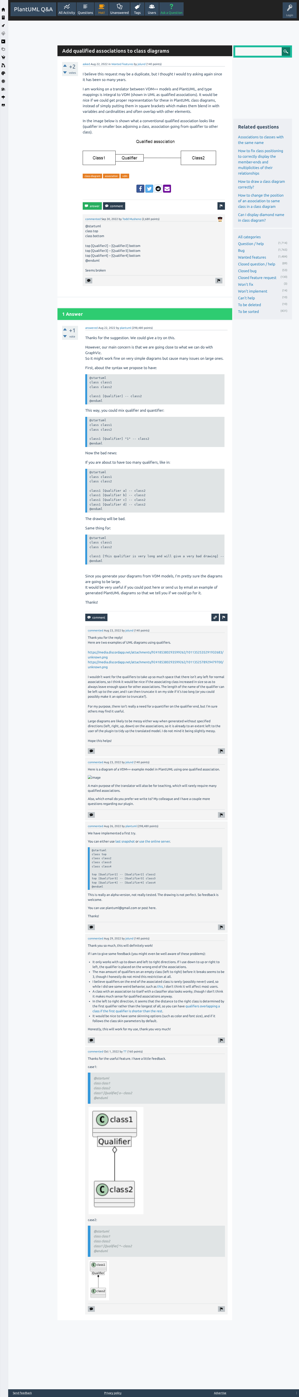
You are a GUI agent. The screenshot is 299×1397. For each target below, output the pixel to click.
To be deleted (249, 305)
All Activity (67, 13)
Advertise (220, 1392)
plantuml (125, 327)
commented (93, 218)
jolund (142, 64)
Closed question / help (256, 264)
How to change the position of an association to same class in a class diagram (261, 201)
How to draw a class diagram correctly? (261, 184)
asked (86, 64)
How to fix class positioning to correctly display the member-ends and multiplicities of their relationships (260, 162)
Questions (85, 13)
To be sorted (248, 311)
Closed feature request (257, 277)
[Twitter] (149, 189)
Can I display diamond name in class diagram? (261, 217)
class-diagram (92, 176)
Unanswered (119, 13)
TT (125, 1051)
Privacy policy (112, 1392)
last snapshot (125, 841)
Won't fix (245, 284)
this (160, 986)
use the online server (154, 841)
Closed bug (247, 271)
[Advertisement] (31, 91)
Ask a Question (171, 13)
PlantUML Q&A (33, 9)
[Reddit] (158, 189)
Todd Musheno (131, 218)
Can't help (246, 298)
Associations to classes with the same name (261, 140)
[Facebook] (140, 189)
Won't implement (252, 291)
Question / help (251, 244)
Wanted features (122, 64)
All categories (249, 237)
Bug (241, 250)
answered (91, 327)
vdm (124, 176)
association (111, 176)
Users (152, 13)
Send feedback (22, 1393)
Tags (137, 13)
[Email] (167, 189)
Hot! (101, 13)
